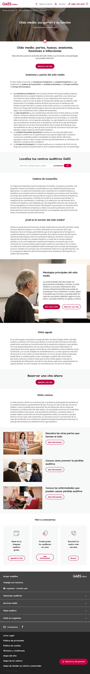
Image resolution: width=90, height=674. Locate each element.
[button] (73, 662)
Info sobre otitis (51, 306)
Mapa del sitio (10, 655)
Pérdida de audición (9, 10)
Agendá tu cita (16, 558)
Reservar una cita (45, 66)
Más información (55, 442)
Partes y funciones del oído (27, 10)
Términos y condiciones (14, 650)
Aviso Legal (8, 635)
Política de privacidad (13, 640)
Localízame (58, 165)
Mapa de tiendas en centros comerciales (22, 665)
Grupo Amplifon (10, 576)
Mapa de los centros (12, 660)
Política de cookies (12, 645)
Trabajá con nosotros (13, 582)
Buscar (73, 558)
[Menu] (87, 4)
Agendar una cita (45, 382)
